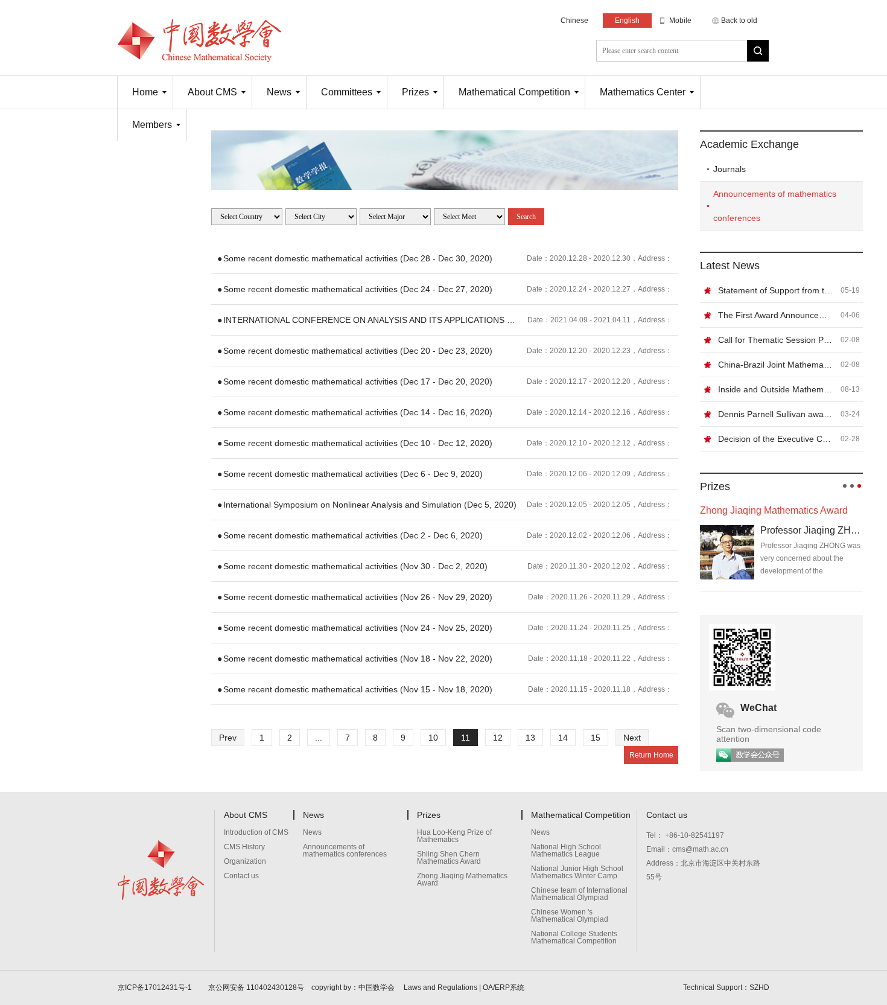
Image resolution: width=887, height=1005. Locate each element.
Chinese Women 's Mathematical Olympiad (569, 916)
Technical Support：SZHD (726, 987)
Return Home (651, 755)
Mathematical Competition (514, 92)
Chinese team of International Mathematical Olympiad (579, 894)
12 (498, 737)
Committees (346, 92)
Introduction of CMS (256, 833)
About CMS (212, 92)
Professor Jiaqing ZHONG (811, 530)
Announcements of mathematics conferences (774, 206)
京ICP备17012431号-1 (156, 987)
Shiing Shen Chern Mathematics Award (449, 858)
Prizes (415, 92)
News (279, 92)
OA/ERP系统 (503, 987)
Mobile (680, 20)
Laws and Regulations (440, 987)
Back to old (739, 20)
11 (465, 737)
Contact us (241, 876)
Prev (228, 737)
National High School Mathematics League (566, 850)
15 (595, 737)
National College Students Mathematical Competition (574, 937)
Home (145, 92)
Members (152, 125)
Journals (729, 169)
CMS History (244, 847)
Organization (245, 862)
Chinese (574, 20)
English (627, 20)
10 (433, 737)
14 (563, 737)
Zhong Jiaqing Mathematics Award (462, 879)
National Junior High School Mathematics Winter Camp (577, 872)
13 (530, 737)
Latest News (730, 266)
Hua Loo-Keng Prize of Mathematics (454, 836)
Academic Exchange (749, 144)
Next (632, 737)
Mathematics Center (642, 92)
